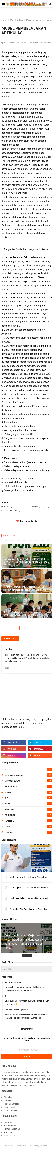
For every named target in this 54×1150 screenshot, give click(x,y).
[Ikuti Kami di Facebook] (14, 742)
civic (7, 798)
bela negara (11, 787)
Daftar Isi (8, 1122)
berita (8, 792)
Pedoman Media (11, 1104)
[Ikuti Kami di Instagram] (14, 755)
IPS (6, 770)
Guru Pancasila (26, 1145)
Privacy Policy (10, 1107)
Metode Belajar (39, 43)
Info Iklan (8, 1132)
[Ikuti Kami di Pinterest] (40, 748)
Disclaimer (8, 1097)
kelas (7, 804)
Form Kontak (10, 1125)
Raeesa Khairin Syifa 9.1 (16, 1010)
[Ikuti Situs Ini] (40, 755)
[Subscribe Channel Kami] (14, 748)
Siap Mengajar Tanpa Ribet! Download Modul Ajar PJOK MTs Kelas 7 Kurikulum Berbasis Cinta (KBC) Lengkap (26, 562)
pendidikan (10, 815)
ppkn (7, 827)
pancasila (10, 810)
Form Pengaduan (12, 1129)
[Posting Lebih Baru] (23, 628)
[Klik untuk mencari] (50, 4)
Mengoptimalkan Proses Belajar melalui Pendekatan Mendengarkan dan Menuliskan (23, 613)
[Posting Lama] (31, 628)
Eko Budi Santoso (13, 982)
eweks (8, 649)
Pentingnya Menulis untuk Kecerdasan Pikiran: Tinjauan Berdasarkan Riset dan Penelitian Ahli (24, 588)
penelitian (10, 821)
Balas (7, 668)
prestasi (9, 832)
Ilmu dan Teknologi (14, 775)
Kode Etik (8, 1100)
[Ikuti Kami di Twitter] (40, 742)
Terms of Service (11, 1110)
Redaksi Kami (10, 1135)
